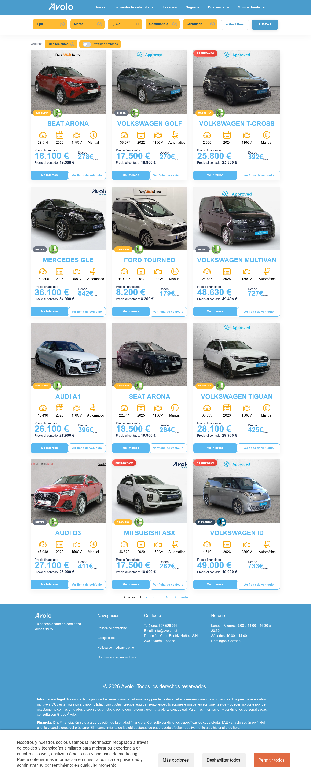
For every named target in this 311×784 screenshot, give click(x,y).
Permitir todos (271, 760)
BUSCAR (264, 24)
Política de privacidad (112, 628)
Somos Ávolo (249, 7)
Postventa (216, 7)
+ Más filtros (235, 24)
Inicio (100, 7)
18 (167, 597)
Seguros (193, 7)
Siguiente (180, 597)
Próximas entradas (105, 44)
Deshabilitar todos (223, 760)
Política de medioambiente (116, 647)
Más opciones (176, 760)
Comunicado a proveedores (117, 657)
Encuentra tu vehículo (131, 7)
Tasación (170, 7)
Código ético (106, 638)
